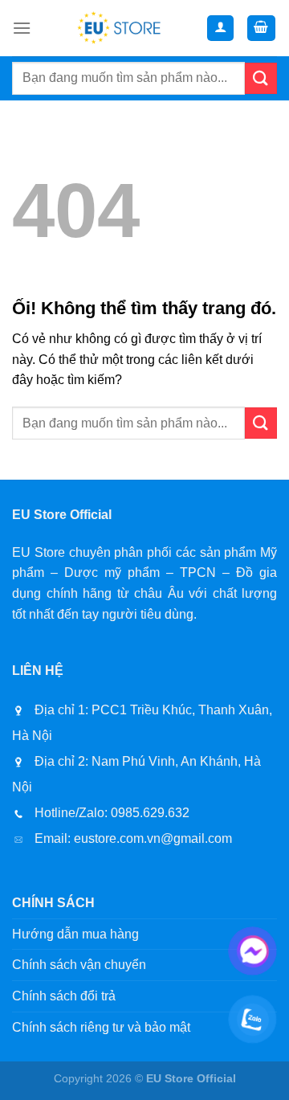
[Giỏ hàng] (261, 28)
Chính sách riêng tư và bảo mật (101, 1027)
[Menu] (21, 27)
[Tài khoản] (220, 28)
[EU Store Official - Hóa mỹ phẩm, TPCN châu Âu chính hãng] (118, 28)
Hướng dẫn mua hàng (75, 934)
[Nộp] (261, 78)
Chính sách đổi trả (64, 996)
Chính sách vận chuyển (79, 964)
